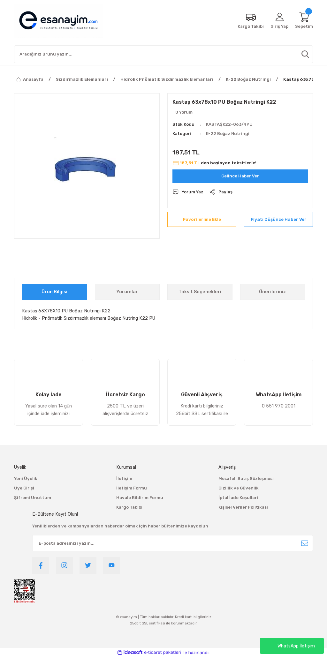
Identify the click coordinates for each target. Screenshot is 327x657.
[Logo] (58, 21)
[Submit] (304, 543)
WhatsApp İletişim (296, 646)
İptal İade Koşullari (238, 497)
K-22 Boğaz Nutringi (227, 133)
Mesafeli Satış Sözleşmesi (246, 478)
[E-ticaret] (162, 652)
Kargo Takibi (129, 507)
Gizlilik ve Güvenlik (238, 488)
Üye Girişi (24, 488)
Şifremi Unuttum (32, 497)
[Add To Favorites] (201, 219)
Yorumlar (127, 292)
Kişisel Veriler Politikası (243, 507)
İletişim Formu (131, 488)
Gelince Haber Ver (240, 176)
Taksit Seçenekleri (200, 292)
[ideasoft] (130, 652)
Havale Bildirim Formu (139, 497)
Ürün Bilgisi (54, 292)
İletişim (124, 478)
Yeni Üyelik (25, 478)
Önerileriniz (272, 292)
